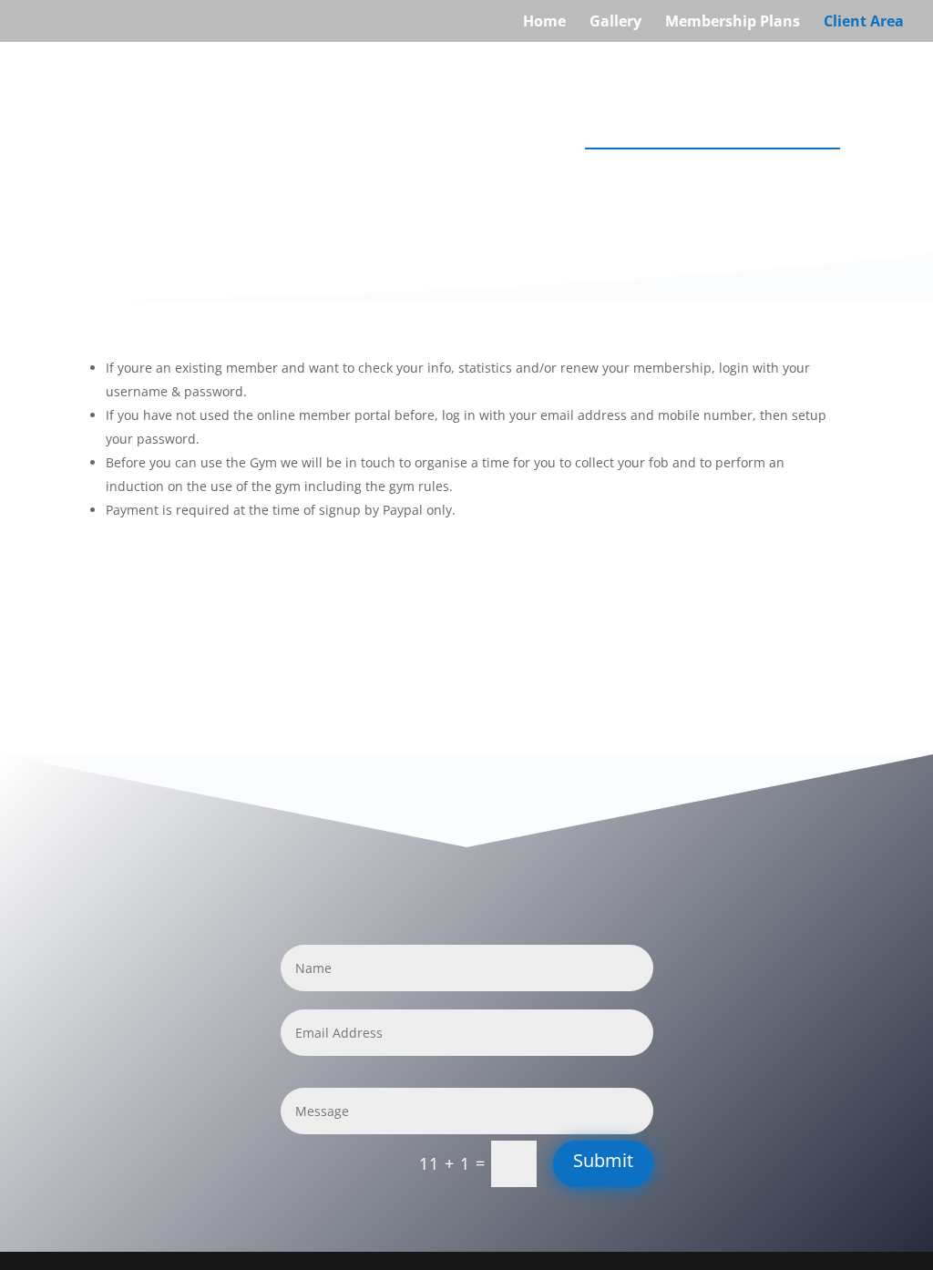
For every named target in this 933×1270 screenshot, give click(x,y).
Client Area (864, 23)
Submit (603, 1160)
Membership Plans (732, 23)
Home (544, 23)
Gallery (615, 23)
